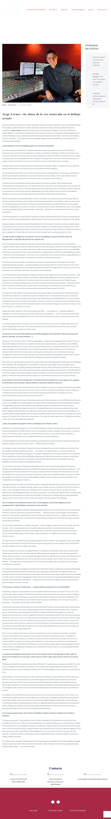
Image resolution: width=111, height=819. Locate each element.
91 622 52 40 (22, 779)
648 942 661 (21, 782)
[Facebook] (4, 760)
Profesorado (78, 10)
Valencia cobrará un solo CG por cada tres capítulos (99, 61)
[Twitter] (8, 760)
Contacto (102, 10)
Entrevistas (12, 105)
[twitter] (58, 802)
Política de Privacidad (78, 810)
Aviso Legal (33, 810)
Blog (91, 10)
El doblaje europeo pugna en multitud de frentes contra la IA (99, 98)
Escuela (53, 10)
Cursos (64, 10)
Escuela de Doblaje (36, 10)
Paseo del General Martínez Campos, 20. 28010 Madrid (55, 781)
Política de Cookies (55, 810)
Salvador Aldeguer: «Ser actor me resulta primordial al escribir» (99, 79)
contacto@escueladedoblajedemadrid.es (93, 779)
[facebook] (52, 802)
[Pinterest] (11, 760)
